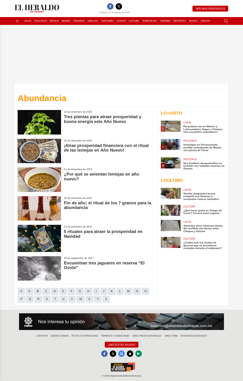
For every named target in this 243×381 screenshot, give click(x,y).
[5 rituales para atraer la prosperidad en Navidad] (39, 238)
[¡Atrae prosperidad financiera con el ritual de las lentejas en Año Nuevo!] (39, 151)
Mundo (66, 21)
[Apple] (130, 353)
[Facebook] (110, 6)
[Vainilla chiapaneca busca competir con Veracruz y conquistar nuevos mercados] (170, 194)
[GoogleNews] (121, 353)
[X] (119, 6)
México (54, 21)
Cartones (107, 21)
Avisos (193, 21)
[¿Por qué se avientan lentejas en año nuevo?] (39, 179)
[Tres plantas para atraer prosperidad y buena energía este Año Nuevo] (39, 122)
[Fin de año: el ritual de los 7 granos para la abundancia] (39, 208)
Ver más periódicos (210, 8)
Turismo (165, 21)
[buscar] (226, 21)
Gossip (121, 21)
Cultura (134, 21)
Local (27, 21)
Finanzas (79, 21)
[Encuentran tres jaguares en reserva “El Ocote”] (39, 268)
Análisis (93, 21)
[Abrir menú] (17, 20)
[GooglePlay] (138, 353)
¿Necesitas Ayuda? (121, 344)
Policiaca (40, 21)
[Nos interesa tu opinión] (121, 321)
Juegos (205, 21)
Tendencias (149, 21)
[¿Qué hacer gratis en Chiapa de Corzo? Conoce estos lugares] (170, 210)
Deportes (179, 21)
